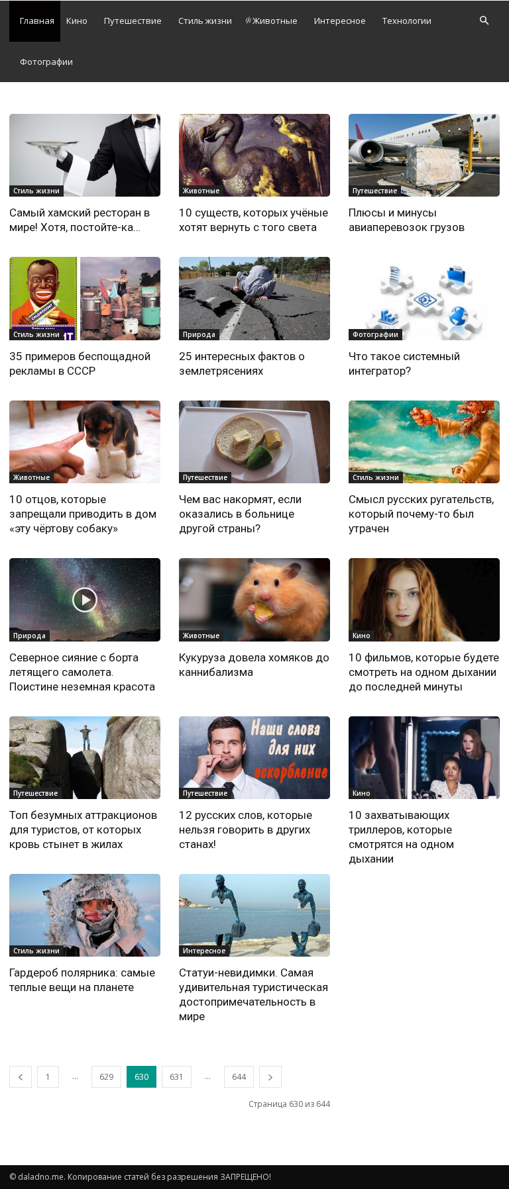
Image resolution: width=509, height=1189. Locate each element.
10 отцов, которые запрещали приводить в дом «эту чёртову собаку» (82, 514)
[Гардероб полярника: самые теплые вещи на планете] (84, 915)
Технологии (406, 20)
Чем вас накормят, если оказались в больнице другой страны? (240, 514)
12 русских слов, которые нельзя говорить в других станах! (245, 829)
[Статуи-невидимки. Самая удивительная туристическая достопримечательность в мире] (254, 915)
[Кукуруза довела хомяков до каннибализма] (254, 599)
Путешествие (133, 20)
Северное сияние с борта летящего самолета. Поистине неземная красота (82, 672)
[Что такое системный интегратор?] (424, 298)
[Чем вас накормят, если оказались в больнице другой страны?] (254, 442)
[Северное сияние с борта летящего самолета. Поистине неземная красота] (84, 599)
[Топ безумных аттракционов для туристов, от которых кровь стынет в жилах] (84, 757)
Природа (199, 334)
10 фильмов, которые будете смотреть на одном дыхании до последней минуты (424, 672)
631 (177, 1076)
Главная (37, 20)
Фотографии (46, 62)
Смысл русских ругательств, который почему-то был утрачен (421, 514)
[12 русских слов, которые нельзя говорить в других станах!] (254, 757)
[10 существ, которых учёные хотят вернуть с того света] (254, 155)
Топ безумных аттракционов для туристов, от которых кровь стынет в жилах (83, 829)
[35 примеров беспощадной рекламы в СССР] (84, 298)
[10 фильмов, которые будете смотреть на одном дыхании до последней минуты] (424, 599)
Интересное (340, 20)
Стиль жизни (205, 20)
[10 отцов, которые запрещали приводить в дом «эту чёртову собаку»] (84, 442)
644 (239, 1076)
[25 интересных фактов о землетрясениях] (254, 298)
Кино (76, 20)
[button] (484, 21)
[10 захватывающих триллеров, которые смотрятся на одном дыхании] (424, 757)
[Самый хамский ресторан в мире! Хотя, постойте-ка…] (84, 155)
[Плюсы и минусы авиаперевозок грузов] (424, 155)
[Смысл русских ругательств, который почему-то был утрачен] (424, 442)
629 (106, 1076)
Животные (275, 20)
